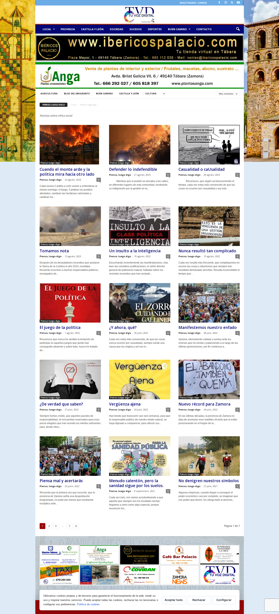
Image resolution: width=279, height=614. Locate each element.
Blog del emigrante (77, 93)
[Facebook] (219, 3)
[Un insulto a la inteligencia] (139, 226)
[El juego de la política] (70, 303)
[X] (232, 3)
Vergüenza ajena (125, 404)
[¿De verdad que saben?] (70, 379)
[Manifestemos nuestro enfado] (209, 303)
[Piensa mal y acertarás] (70, 456)
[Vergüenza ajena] (139, 379)
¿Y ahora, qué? (123, 327)
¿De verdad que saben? (61, 404)
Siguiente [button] (239, 47)
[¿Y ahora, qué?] (139, 303)
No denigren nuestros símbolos (209, 480)
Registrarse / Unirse (193, 2)
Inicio (73, 104)
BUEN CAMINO (177, 29)
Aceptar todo (174, 600)
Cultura (150, 93)
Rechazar (198, 600)
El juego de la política (60, 327)
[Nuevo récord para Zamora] (209, 379)
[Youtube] (238, 3)
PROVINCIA (68, 29)
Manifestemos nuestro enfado (208, 327)
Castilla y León (129, 93)
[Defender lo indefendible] (139, 144)
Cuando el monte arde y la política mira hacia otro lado (67, 172)
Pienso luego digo (50, 162)
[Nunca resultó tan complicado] (209, 226)
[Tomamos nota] (70, 226)
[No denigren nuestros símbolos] (209, 456)
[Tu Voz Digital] (139, 15)
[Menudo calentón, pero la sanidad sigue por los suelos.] (139, 456)
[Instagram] (225, 3)
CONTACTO (204, 29)
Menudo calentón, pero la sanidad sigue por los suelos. (136, 483)
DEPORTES (155, 29)
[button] (237, 29)
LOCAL (47, 29)
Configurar (224, 600)
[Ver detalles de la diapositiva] (139, 48)
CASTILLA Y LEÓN (92, 29)
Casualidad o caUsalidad (202, 169)
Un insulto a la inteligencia (135, 251)
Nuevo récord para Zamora (204, 404)
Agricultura (49, 93)
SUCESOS (135, 29)
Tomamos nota (54, 251)
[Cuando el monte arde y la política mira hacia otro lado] (70, 144)
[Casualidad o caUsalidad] (209, 144)
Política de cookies (88, 604)
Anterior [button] (40, 47)
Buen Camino (104, 93)
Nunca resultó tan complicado (207, 251)
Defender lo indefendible (133, 169)
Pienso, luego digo (50, 179)
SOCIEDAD (116, 29)
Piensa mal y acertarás (61, 480)
